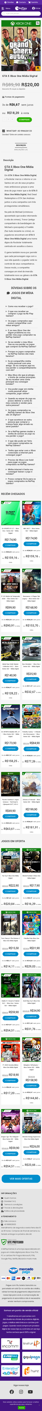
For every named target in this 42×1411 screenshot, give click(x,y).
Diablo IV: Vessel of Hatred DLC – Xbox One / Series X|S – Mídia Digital (10, 1002)
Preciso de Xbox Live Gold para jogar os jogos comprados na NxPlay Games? (20, 462)
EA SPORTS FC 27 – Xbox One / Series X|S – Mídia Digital (10, 530)
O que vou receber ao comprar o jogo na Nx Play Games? (19, 313)
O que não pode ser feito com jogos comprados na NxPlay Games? (19, 443)
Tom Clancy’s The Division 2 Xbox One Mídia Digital (10, 939)
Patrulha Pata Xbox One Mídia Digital (31, 939)
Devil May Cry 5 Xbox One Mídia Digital (31, 1002)
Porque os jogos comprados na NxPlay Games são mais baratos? (20, 353)
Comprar (24, 119)
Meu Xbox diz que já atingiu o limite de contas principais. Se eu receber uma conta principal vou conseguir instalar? (21, 379)
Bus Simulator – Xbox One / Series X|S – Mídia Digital (31, 665)
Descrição (21, 145)
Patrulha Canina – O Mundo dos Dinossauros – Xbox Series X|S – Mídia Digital (32, 733)
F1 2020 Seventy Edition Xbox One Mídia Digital (10, 1066)
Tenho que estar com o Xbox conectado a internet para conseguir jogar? (21, 452)
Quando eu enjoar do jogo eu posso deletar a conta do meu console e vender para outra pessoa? (21, 401)
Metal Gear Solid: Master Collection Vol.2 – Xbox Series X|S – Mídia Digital (10, 666)
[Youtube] (30, 1391)
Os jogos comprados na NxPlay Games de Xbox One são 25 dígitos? (20, 412)
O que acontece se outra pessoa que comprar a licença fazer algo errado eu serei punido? (19, 423)
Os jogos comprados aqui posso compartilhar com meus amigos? (19, 323)
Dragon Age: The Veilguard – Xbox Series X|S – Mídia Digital (10, 1138)
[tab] (21, 145)
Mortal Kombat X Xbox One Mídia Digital (31, 877)
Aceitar (21, 1408)
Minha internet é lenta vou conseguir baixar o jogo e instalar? (19, 471)
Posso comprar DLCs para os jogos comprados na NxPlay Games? (21, 481)
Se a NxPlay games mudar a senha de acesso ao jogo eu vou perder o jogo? (20, 433)
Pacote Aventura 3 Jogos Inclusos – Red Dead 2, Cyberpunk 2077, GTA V (10, 801)
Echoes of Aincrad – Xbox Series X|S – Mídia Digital (31, 801)
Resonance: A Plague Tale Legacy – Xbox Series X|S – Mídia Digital (31, 598)
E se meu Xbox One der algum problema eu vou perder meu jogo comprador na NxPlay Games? (21, 333)
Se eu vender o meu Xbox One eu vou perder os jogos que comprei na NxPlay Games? (21, 344)
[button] (21, 1179)
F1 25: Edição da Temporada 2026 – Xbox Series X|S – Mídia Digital (10, 598)
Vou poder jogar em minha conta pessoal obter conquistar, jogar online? (19, 391)
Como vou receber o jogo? (20, 306)
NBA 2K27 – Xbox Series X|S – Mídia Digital (31, 530)
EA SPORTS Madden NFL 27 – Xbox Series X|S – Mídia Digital (10, 733)
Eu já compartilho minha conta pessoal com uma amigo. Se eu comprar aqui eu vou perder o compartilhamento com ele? (21, 365)
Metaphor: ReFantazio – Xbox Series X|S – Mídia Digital (31, 1067)
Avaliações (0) (21, 149)
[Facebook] (11, 1391)
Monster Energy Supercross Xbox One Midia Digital (31, 1138)
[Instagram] (21, 1391)
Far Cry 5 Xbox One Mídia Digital (10, 877)
